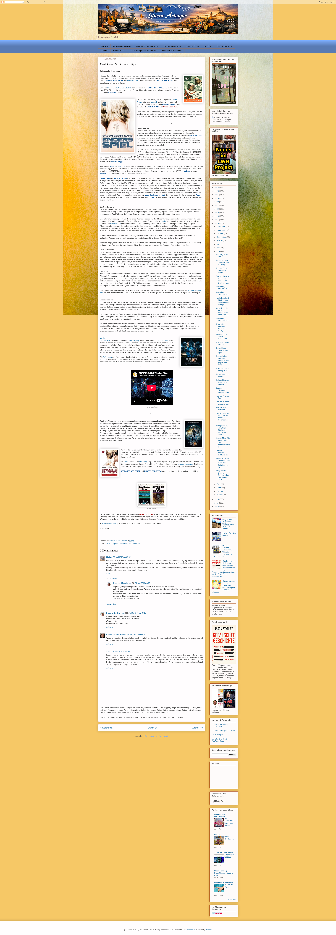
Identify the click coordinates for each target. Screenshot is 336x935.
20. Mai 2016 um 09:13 (137, 613)
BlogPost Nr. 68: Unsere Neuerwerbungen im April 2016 (223, 475)
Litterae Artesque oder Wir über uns (143, 51)
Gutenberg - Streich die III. (223, 293)
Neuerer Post (106, 728)
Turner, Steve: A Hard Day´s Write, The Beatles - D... (222, 279)
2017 (216, 220)
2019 (216, 212)
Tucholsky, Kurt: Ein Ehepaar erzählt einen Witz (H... (222, 301)
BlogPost (207, 46)
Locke (164, 221)
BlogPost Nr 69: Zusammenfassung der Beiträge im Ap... (223, 462)
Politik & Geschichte (224, 46)
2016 (216, 223)
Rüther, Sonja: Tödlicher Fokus (222, 270)
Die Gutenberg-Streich (222, 343)
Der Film (103, 338)
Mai (218, 251)
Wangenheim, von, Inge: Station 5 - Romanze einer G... (222, 430)
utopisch (154, 102)
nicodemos (191, 930)
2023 (216, 198)
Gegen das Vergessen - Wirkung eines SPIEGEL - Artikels (228, 523)
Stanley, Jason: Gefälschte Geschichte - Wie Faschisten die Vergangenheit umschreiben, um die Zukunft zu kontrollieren (223, 568)
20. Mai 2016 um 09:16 (143, 583)
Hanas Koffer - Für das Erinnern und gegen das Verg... (222, 360)
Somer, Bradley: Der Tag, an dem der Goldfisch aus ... (222, 417)
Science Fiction (134, 544)
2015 (216, 499)
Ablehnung (143, 462)
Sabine (109, 652)
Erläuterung (107, 357)
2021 (216, 205)
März (219, 488)
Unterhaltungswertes (185, 464)
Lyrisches (104, 51)
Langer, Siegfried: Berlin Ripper (222, 390)
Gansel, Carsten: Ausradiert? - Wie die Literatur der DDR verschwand (222, 551)
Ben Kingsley (134, 340)
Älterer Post (197, 728)
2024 (216, 195)
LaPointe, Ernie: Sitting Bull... (222, 369)
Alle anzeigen (232, 899)
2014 (216, 503)
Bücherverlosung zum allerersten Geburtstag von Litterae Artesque (223, 586)
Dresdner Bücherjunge (122, 583)
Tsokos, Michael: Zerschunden (223, 403)
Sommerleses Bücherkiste (220, 815)
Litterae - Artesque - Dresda (223, 730)
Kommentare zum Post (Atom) (156, 736)
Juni (219, 248)
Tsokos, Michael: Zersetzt (223, 397)
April (219, 484)
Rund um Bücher (193, 46)
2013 (216, 506)
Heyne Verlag (112, 524)
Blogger (208, 930)
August (220, 241)
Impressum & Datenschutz (172, 51)
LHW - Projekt (217, 735)
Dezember (221, 226)
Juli (218, 244)
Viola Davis (163, 340)
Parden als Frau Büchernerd (117, 635)
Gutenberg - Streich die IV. (223, 287)
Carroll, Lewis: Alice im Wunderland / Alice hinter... (222, 311)
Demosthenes (115, 224)
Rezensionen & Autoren (122, 46)
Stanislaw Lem (132, 81)
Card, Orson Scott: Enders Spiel (222, 350)
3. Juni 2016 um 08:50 (121, 652)
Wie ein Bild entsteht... (221, 408)
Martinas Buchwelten (223, 883)
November (221, 230)
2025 (216, 191)
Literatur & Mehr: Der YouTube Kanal (220, 740)
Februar (220, 491)
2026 (216, 187)
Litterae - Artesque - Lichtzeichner (220, 725)
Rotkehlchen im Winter (222, 375)
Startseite (104, 46)
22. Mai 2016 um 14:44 (138, 635)
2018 (216, 216)
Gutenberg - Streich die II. (222, 319)
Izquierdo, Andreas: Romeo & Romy (221, 327)
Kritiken (126, 462)
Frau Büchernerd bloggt (172, 46)
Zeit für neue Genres (223, 853)
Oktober (220, 233)
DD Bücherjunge (112, 544)
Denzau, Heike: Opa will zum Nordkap (222, 262)
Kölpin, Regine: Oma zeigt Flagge (222, 382)
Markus (109, 557)
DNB (104, 524)
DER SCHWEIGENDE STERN (119, 88)
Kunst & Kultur (118, 51)
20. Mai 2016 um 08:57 (121, 557)
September (221, 237)
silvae (217, 834)
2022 (216, 202)
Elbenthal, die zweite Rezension (221, 336)
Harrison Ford (105, 340)
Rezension (123, 544)
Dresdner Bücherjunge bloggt (147, 46)
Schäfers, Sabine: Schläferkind (222, 452)
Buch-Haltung (220, 871)
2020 (216, 209)
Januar (220, 495)
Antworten (110, 574)
